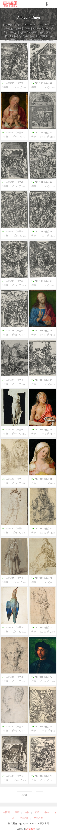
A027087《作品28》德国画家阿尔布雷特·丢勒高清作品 (13, 628)
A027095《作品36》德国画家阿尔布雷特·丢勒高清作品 (13, 430)
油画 (17, 812)
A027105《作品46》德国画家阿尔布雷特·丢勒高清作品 (13, 182)
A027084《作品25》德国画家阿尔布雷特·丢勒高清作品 (42, 677)
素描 (37, 812)
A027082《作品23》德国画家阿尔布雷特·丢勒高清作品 (42, 727)
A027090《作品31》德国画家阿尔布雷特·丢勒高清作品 (42, 529)
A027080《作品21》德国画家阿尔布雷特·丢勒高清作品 (42, 776)
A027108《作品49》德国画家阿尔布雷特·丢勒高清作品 (42, 83)
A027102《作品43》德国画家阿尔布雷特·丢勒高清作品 (42, 232)
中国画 (6, 812)
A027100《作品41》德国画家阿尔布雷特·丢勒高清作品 (42, 281)
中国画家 (24, 818)
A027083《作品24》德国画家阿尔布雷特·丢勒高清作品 (13, 727)
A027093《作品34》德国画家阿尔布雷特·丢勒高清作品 (13, 479)
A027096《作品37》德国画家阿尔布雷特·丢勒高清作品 (42, 380)
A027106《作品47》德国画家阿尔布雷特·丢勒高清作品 (42, 133)
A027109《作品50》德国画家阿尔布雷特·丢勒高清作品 (13, 83)
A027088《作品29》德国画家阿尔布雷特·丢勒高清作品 (42, 578)
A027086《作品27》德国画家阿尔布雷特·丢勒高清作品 (42, 628)
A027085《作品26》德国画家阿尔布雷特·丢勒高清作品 (13, 677)
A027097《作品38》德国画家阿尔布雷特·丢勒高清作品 (13, 380)
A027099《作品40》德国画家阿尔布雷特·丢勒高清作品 (13, 331)
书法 (46, 812)
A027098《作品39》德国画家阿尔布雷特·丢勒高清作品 (42, 331)
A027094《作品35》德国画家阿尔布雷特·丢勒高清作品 (42, 430)
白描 (27, 812)
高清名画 (30, 829)
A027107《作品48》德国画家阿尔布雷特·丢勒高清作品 (13, 133)
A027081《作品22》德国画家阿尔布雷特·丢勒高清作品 (13, 776)
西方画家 (38, 818)
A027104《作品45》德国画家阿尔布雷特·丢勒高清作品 (42, 182)
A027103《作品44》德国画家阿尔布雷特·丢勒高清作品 (13, 232)
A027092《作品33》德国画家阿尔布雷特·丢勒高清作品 (42, 479)
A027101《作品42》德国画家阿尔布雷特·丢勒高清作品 (13, 281)
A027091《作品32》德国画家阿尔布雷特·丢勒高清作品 (13, 529)
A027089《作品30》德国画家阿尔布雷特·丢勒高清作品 (13, 578)
